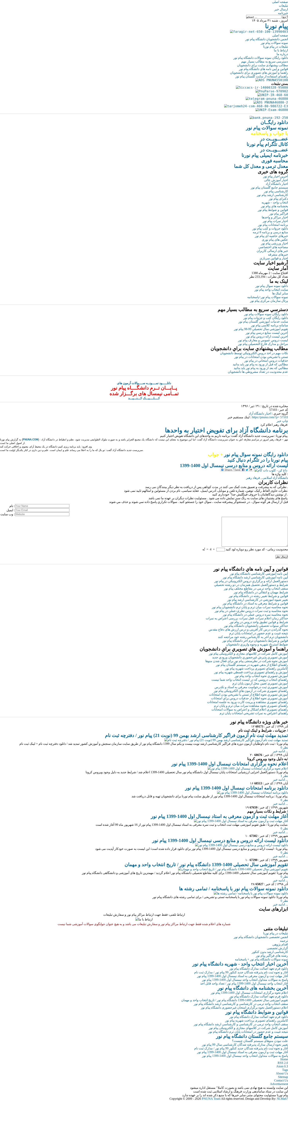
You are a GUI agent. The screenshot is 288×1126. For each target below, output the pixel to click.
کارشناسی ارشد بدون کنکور (270, 952)
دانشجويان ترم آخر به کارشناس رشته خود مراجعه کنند (253, 637)
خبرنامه (283, 13)
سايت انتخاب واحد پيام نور (271, 289)
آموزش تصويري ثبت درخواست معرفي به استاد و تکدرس (251, 687)
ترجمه (284, 940)
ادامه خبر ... (280, 751)
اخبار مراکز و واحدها (275, 217)
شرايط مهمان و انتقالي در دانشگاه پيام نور (261, 592)
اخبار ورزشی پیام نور (274, 243)
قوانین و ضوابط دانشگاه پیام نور (257, 1012)
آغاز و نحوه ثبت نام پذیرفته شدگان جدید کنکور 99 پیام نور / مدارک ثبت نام (241, 972)
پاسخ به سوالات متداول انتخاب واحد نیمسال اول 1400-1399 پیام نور (245, 979)
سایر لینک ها (280, 293)
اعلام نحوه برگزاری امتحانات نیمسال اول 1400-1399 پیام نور (229, 763)
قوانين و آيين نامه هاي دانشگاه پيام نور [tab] (251, 569)
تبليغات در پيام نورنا (275, 933)
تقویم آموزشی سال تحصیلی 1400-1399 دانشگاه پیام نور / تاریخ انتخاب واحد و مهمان (206, 864)
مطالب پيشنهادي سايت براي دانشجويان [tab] (249, 348)
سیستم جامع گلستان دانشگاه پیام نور (252, 1036)
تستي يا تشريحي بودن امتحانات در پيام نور (261, 356)
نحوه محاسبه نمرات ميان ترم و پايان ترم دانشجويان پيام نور (250, 607)
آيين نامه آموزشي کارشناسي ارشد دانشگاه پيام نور (255, 577)
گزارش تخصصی (277, 948)
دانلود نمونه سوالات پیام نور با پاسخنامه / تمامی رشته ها (233, 888)
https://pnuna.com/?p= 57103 (270, 417)
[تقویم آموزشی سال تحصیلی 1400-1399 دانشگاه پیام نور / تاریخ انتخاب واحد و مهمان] (233, 869)
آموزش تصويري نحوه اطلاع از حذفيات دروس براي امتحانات (249, 698)
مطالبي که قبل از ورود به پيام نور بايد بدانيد (260, 364)
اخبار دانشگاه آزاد (277, 183)
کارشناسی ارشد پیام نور (272, 195)
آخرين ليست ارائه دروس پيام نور (267, 336)
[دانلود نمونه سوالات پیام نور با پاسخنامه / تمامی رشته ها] (251, 893)
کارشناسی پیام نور (276, 191)
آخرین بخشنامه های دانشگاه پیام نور (253, 988)
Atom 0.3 (282, 1066)
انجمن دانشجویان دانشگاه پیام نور (266, 39)
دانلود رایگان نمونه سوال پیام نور (248, 454)
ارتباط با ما (281, 50)
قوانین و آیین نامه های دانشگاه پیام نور (263, 69)
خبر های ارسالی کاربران (272, 250)
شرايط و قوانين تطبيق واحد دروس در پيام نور (259, 622)
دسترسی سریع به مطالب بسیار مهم (264, 61)
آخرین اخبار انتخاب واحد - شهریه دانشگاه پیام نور (240, 963)
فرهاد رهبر (253, 477)
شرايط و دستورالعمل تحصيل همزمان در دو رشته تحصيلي (251, 584)
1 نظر (284, 776)
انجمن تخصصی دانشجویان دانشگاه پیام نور (261, 937)
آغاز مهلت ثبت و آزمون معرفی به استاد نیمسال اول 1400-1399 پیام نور (219, 816)
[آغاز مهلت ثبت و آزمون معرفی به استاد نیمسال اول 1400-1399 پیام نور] (241, 821)
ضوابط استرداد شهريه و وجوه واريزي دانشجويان (257, 644)
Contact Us (281, 1080)
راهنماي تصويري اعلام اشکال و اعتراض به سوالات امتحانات (249, 709)
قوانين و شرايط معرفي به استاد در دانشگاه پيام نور (255, 603)
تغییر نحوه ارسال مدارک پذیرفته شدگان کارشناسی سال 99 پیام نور (245, 1044)
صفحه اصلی (280, 2)
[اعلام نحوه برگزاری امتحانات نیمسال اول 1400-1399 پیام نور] (248, 768)
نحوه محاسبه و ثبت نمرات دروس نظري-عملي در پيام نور (251, 610)
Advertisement (279, 1084)
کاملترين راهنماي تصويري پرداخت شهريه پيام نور (256, 668)
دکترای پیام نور (278, 198)
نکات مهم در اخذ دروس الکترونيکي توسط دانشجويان (254, 353)
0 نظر (284, 747)
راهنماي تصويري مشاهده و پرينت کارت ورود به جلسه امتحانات (247, 702)
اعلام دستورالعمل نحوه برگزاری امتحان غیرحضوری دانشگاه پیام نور (244, 1007)
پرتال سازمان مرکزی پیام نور (269, 300)
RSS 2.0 (283, 1062)
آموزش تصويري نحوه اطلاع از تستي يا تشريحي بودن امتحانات (248, 694)
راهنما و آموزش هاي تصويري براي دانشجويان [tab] (244, 648)
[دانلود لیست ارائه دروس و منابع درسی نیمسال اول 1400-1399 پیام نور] (241, 845)
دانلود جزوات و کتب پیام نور (270, 228)
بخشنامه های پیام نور (274, 206)
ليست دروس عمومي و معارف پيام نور (263, 340)
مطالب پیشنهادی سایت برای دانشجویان (262, 65)
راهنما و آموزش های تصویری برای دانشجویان (259, 72)
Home (284, 1059)
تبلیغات (283, 5)
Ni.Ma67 (282, 1098)
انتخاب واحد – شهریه (275, 202)
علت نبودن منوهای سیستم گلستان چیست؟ (260, 1041)
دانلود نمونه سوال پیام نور (271, 286)
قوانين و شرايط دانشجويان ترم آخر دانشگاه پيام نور (255, 640)
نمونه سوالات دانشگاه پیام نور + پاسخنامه (261, 959)
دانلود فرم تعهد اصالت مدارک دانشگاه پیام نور (258, 968)
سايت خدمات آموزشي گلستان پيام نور (263, 321)
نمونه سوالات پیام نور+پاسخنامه (267, 297)
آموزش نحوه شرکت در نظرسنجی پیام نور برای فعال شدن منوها (246, 661)
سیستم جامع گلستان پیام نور (269, 187)
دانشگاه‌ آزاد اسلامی (275, 477)
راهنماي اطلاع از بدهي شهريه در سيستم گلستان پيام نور (252, 664)
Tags (285, 1070)
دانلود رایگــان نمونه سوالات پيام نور (267, 128)
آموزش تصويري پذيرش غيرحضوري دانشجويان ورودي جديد (250, 657)
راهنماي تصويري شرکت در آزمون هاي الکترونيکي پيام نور (251, 690)
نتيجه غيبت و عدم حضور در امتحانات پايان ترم (258, 633)
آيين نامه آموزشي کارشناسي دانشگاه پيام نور (259, 573)
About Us (282, 1073)
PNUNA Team (211, 1098)
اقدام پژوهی (280, 944)
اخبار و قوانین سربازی (274, 258)
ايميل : (10, 510)
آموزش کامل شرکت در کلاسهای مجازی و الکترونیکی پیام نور (248, 653)
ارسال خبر (281, 9)
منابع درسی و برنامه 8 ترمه (270, 232)
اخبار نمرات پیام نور (275, 221)
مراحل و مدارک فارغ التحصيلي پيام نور (263, 344)
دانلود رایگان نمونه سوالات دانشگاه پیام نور (260, 57)
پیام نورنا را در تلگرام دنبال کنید (257, 460)
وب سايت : (7, 514)
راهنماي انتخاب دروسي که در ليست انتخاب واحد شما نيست (249, 679)
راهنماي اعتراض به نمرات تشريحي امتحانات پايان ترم (254, 713)
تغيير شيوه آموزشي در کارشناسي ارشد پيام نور (257, 599)
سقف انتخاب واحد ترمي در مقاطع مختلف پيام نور (256, 588)
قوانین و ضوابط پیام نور (273, 209)
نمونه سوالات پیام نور (274, 42)
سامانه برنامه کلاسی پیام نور (269, 325)
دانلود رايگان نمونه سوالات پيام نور (266, 314)
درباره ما (282, 54)
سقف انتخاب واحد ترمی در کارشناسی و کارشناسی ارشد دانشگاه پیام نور (241, 1003)
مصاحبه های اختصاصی (273, 247)
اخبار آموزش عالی (276, 180)
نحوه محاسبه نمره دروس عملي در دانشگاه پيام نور (255, 614)
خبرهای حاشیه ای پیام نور (271, 236)
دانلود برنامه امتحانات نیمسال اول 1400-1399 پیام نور (236, 787)
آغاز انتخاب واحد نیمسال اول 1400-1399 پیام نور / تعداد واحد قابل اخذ (244, 983)
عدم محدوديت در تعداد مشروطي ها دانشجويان (258, 371)
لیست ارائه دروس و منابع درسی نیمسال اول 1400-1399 (234, 465)
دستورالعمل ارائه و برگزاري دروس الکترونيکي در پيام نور (251, 581)
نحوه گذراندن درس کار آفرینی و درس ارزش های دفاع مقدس (248, 629)
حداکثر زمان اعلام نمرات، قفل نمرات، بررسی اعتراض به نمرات (247, 618)
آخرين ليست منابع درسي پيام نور (267, 332)
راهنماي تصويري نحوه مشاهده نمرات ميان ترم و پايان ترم (251, 705)
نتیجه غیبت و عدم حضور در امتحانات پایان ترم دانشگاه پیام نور (248, 1031)
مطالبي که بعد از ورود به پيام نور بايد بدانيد (261, 368)
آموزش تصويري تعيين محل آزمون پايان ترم (260, 683)
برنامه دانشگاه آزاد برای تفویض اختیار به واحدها (226, 430)
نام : (12, 506)
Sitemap (283, 1077)
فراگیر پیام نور (278, 213)
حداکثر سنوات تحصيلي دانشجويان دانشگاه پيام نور (256, 625)
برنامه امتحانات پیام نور (273, 224)
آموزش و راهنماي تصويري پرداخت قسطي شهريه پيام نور (251, 672)
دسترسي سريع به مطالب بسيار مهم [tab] (253, 309)
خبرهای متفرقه (278, 254)
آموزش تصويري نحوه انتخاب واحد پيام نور (261, 676)
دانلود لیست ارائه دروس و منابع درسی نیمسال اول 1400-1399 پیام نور (220, 840)
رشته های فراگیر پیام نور (272, 955)
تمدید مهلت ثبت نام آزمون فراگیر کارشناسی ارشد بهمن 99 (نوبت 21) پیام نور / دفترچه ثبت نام (196, 735)
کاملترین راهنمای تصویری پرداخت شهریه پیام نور (256, 1020)
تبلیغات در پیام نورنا (275, 46)
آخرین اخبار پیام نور (275, 176)
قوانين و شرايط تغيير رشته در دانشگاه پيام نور (258, 596)
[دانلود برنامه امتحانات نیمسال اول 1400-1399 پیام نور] (252, 792)
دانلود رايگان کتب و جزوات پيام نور (265, 317)
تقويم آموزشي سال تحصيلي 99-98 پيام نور (261, 329)
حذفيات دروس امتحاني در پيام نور (266, 360)
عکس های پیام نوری (275, 239)
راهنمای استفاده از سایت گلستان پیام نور (261, 76)
